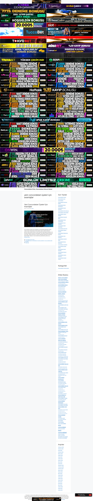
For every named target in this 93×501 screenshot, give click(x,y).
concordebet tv (60, 392)
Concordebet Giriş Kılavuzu (63, 210)
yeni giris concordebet (62, 437)
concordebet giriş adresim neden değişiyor (62, 333)
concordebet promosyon (61, 378)
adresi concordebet (63, 277)
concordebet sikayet (63, 386)
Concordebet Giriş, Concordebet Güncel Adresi (38, 189)
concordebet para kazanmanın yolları (62, 368)
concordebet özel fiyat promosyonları (62, 413)
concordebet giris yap (63, 329)
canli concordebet (62, 279)
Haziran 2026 (60, 448)
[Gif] (46, 90)
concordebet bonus (28, 240)
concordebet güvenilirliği (62, 344)
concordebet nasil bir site (63, 364)
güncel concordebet (61, 428)
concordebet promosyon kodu (62, 381)
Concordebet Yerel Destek (63, 212)
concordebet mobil (60, 360)
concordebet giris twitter (62, 327)
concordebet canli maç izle (63, 305)
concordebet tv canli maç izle (62, 395)
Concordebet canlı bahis (63, 309)
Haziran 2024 (60, 468)
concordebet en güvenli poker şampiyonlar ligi (61, 319)
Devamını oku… (27, 237)
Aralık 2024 (60, 458)
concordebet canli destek (62, 302)
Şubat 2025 (60, 455)
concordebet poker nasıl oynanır (62, 376)
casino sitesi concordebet (63, 280)
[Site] (23, 64)
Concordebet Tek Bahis (62, 244)
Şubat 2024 (60, 475)
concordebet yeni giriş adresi (63, 409)
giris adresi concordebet (61, 421)
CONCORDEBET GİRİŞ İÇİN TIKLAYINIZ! (46, 37)
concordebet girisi (62, 325)
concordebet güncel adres (61, 337)
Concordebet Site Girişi (62, 228)
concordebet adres (63, 282)
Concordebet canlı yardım (62, 311)
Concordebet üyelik (61, 415)
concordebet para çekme (63, 372)
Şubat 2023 (60, 486)
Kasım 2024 (60, 460)
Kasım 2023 (60, 480)
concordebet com (62, 317)
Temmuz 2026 (61, 447)
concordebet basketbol (61, 295)
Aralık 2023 (60, 478)
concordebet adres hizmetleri (61, 283)
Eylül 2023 (60, 483)
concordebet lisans (65, 356)
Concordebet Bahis (62, 286)
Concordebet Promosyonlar (29, 239)
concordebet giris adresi (62, 322)
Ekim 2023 (60, 481)
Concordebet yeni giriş (62, 407)
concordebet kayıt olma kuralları (62, 353)
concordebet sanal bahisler (61, 384)
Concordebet (60, 200)
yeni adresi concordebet (63, 436)
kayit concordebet (62, 431)
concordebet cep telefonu (62, 316)
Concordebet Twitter (62, 398)
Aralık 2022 (60, 490)
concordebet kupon (60, 356)
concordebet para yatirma (62, 370)
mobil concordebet (61, 434)
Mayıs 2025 (60, 453)
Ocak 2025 (60, 457)
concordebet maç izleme (63, 358)
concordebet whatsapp (61, 401)
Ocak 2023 (60, 488)
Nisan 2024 (60, 471)
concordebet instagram (62, 349)
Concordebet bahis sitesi (62, 292)
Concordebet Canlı (62, 307)
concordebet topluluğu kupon (61, 391)
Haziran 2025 (60, 452)
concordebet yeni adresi (63, 405)
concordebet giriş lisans (61, 334)
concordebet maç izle (63, 357)
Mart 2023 (60, 485)
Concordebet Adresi (62, 197)
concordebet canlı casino (61, 310)
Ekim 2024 (60, 461)
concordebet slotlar (60, 388)
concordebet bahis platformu (61, 290)
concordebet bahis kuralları (61, 287)
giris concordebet (62, 423)
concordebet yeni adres (63, 404)
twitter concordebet (61, 435)
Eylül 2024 (60, 463)
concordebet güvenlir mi (63, 347)
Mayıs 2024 (60, 470)
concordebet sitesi (61, 387)
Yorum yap (27, 242)
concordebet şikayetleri (62, 419)
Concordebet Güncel (62, 335)
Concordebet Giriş (63, 331)
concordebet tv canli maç (62, 393)
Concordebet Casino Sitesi (61, 314)
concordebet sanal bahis (62, 383)
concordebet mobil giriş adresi (62, 361)
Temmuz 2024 (61, 466)
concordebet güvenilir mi (61, 345)
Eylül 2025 (60, 450)
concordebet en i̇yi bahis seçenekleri (38, 240)
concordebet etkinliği (60, 320)
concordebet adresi (63, 285)
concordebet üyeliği (61, 418)
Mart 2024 (60, 473)
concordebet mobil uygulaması (62, 362)
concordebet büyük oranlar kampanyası (63, 300)
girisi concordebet (62, 426)
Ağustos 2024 (61, 465)
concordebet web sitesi (62, 399)
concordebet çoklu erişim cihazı (62, 412)
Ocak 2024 (60, 476)
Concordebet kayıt (62, 352)
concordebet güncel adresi (62, 339)
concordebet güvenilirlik (61, 343)
